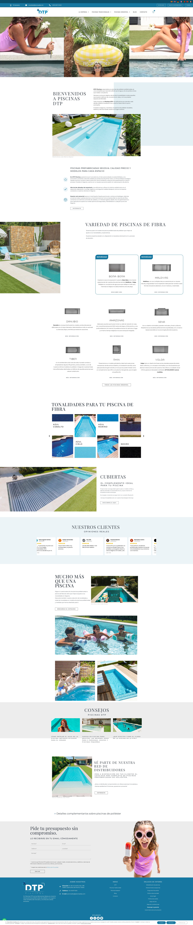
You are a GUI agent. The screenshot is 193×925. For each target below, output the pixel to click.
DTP (115, 885)
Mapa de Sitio (153, 901)
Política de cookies (153, 899)
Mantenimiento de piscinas (153, 887)
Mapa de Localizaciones (153, 904)
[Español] (172, 1)
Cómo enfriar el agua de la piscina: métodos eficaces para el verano (64, 738)
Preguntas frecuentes (153, 890)
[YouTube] (98, 918)
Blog (135, 12)
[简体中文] (187, 1)
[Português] (184, 1)
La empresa (83, 12)
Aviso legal (153, 896)
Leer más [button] (41, 552)
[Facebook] (91, 918)
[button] (49, 436)
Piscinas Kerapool (121, 12)
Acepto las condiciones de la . (45, 867)
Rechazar (171, 922)
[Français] (181, 1)
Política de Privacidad (52, 867)
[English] (175, 1)
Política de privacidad (153, 893)
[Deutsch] (178, 1)
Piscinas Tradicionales (100, 12)
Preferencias (182, 922)
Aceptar (161, 922)
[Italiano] (191, 1)
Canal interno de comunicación (153, 910)
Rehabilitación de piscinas (153, 885)
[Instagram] (94, 918)
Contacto (143, 12)
